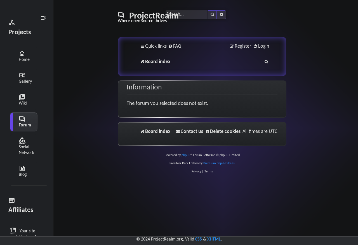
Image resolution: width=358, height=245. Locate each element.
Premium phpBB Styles (219, 163)
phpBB (186, 155)
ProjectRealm (148, 17)
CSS (198, 239)
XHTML (214, 239)
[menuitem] (174, 46)
